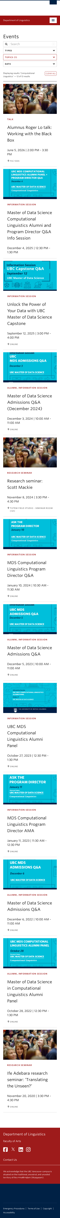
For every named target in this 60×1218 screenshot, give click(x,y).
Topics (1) (11, 57)
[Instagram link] (29, 1150)
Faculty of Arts (12, 1141)
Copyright (47, 1208)
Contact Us (10, 1159)
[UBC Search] (53, 3)
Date (8, 64)
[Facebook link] (6, 1150)
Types (8, 50)
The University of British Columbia (22, 6)
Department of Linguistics (16, 20)
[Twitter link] (14, 1150)
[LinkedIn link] (22, 1150)
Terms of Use (34, 1208)
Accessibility (9, 1212)
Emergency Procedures (13, 1208)
